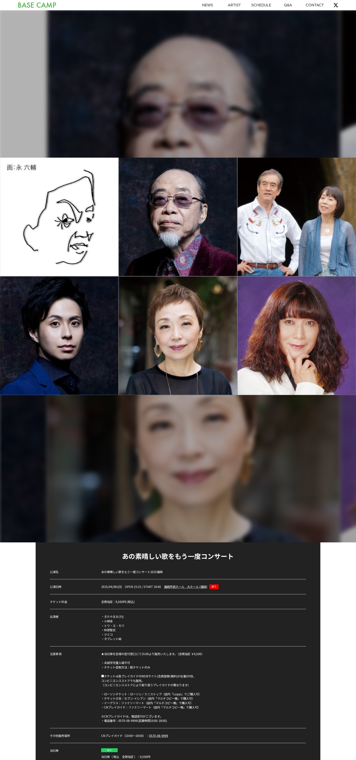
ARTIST (234, 5)
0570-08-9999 (158, 735)
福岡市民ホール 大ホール (185, 586)
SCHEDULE (261, 5)
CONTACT (315, 5)
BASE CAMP (37, 5)
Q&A (288, 5)
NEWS (207, 5)
